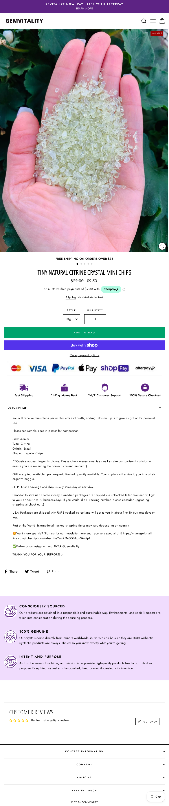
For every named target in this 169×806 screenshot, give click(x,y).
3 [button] (85, 264)
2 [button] (82, 264)
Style (71, 310)
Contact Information (84, 751)
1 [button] (78, 264)
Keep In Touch (84, 790)
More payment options (84, 355)
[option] (84, 6)
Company (84, 764)
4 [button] (89, 264)
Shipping (71, 297)
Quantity (95, 310)
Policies (84, 777)
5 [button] (92, 264)
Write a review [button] (147, 721)
